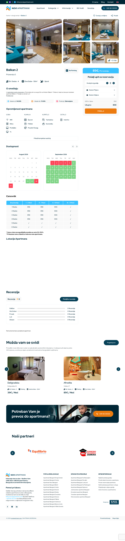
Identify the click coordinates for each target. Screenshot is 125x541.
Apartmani (41, 8)
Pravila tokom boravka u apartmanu (108, 480)
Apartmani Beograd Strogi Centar (53, 478)
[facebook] (7, 507)
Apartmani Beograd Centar (51, 480)
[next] (112, 453)
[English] (117, 2)
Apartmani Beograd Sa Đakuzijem (80, 478)
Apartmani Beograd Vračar (51, 487)
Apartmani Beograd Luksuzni (79, 482)
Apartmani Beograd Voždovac (52, 502)
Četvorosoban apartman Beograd (80, 497)
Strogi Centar (15, 16)
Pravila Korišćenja (105, 518)
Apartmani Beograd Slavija (51, 492)
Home (8, 16)
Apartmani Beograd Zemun (51, 497)
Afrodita (68, 384)
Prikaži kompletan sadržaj (42, 138)
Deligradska (13, 384)
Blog (103, 2)
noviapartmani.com (16, 518)
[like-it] (41, 359)
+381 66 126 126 (11, 498)
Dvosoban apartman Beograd (79, 492)
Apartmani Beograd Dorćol (51, 490)
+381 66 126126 (104, 414)
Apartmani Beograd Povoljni (79, 480)
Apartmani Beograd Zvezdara (51, 494)
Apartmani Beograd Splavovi (79, 487)
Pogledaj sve (111, 343)
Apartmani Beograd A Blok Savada (53, 506)
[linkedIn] (16, 507)
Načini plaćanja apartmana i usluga (108, 485)
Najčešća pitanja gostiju (105, 478)
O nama (95, 2)
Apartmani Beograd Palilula (51, 499)
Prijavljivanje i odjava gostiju (106, 487)
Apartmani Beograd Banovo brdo (52, 504)
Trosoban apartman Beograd (79, 494)
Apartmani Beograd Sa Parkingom (80, 485)
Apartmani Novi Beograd (50, 482)
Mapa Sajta (115, 518)
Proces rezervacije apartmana (106, 482)
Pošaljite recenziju (69, 299)
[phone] (7, 2)
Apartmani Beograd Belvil (50, 485)
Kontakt (110, 2)
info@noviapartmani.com (14, 497)
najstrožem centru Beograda (15, 92)
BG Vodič (80, 8)
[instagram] (12, 507)
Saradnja (90, 8)
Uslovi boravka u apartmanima (107, 490)
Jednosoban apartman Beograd (80, 490)
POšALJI (101, 111)
